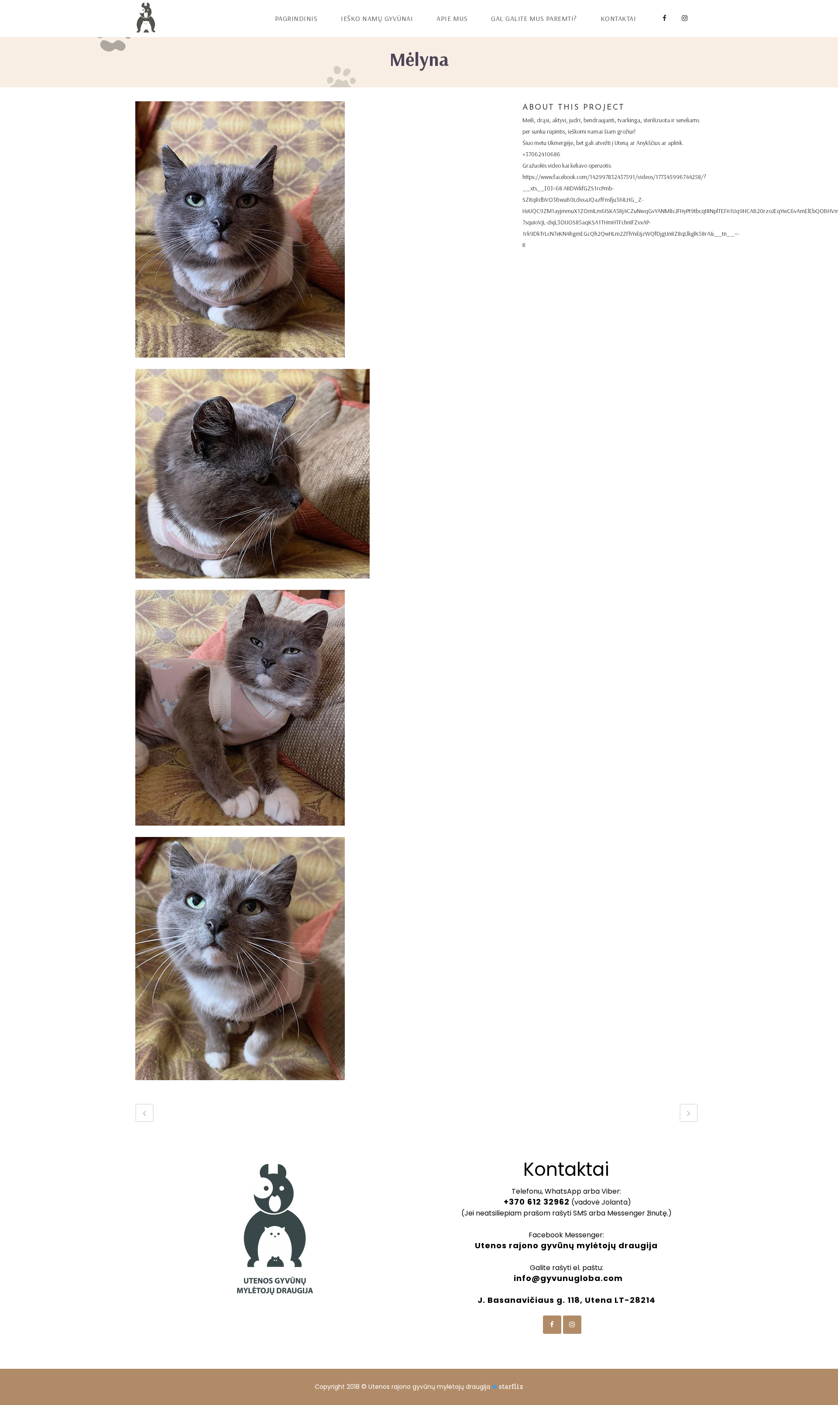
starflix (511, 1387)
